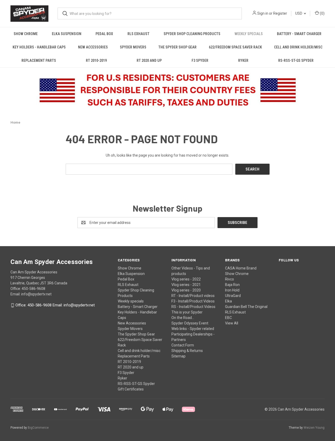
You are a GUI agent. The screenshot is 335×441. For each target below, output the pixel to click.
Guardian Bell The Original (246, 307)
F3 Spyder (200, 60)
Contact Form (182, 345)
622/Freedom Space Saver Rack (235, 47)
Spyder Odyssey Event (189, 323)
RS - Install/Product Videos (193, 307)
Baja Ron (232, 285)
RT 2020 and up (149, 60)
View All (231, 323)
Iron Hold (232, 290)
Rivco (229, 279)
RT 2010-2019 (96, 60)
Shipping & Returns (187, 351)
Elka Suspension (66, 34)
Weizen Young (314, 427)
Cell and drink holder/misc (298, 47)
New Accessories (93, 47)
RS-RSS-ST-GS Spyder (296, 60)
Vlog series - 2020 (186, 290)
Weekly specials (248, 34)
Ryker (243, 60)
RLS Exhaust (138, 34)
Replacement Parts (38, 60)
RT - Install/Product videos (193, 296)
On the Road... (182, 318)
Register (280, 13)
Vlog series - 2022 (186, 279)
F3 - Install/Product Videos (193, 301)
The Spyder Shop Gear (177, 47)
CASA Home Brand (240, 268)
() (322, 13)
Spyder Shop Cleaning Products (192, 34)
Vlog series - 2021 (186, 285)
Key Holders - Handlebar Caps (39, 47)
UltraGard (233, 296)
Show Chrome (26, 34)
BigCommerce (38, 427)
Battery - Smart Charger (299, 34)
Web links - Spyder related (192, 329)
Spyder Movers (133, 47)
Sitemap (178, 356)
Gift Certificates (131, 389)
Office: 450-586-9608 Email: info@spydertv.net (55, 305)
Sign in (262, 13)
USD (299, 13)
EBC (228, 318)
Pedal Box (104, 34)
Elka (228, 301)
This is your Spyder (187, 312)
